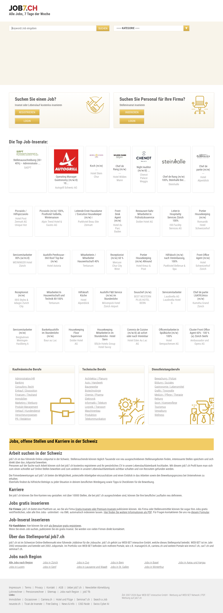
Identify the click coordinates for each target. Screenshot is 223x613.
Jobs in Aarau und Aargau (192, 562)
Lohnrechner (15, 591)
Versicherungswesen (26, 414)
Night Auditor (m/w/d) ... (144, 174)
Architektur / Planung (96, 378)
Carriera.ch (46, 599)
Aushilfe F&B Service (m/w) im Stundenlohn (111, 295)
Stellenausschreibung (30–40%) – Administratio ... (27, 163)
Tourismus (160, 406)
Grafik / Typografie (164, 390)
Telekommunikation (95, 418)
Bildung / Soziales (164, 382)
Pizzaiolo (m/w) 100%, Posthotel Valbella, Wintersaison (52, 214)
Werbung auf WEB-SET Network (184, 595)
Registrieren (27, 112)
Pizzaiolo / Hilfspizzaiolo (21, 212)
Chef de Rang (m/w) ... (120, 173)
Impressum (15, 587)
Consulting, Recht (24, 386)
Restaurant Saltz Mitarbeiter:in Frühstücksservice (144, 214)
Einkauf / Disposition (26, 390)
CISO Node (84, 603)
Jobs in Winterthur (154, 566)
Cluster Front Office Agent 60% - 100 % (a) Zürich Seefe (199, 333)
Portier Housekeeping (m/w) (202, 214)
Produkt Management (26, 406)
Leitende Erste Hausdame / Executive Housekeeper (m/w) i (88, 214)
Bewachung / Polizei (165, 378)
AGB (61, 587)
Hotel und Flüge (64, 599)
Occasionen (31, 599)
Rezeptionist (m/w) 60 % (117, 256)
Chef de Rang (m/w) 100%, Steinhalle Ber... (174, 180)
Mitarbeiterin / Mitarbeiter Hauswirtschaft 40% (88, 258)
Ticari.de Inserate (33, 603)
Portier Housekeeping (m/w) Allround (143, 258)
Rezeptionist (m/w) (21, 294)
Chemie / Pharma (94, 394)
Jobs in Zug (83, 562)
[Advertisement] (111, 58)
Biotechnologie (93, 390)
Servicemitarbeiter (171, 292)
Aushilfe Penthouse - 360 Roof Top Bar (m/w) (54, 258)
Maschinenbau (92, 410)
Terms (28, 587)
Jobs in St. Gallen (119, 566)
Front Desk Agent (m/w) (117, 215)
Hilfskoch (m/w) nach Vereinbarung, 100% (174, 258)
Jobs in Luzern (17, 566)
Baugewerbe (91, 386)
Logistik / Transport (95, 406)
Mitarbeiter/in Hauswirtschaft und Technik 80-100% (54, 295)
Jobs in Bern (117, 562)
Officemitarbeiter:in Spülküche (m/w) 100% (169, 333)
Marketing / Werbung (26, 402)
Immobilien (21, 398)
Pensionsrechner (35, 591)
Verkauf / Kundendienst (27, 410)
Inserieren (132, 112)
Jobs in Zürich (50, 562)
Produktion (91, 414)
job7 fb (86, 591)
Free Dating (52, 603)
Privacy (39, 587)
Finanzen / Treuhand (26, 394)
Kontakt (51, 587)
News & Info (68, 603)
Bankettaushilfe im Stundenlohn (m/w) (50, 333)
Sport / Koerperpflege (166, 402)
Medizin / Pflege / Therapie (169, 394)
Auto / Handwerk (94, 382)
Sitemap (51, 591)
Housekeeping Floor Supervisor (76, 333)
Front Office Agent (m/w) (203, 256)
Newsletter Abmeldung (97, 587)
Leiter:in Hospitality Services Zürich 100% (175, 215)
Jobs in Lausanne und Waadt (92, 566)
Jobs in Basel (151, 562)
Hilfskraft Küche (83, 294)
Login (27, 121)
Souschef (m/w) (142, 292)
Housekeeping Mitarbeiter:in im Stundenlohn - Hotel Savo (104, 334)
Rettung (159, 398)
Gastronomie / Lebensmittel (169, 386)
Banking (19, 382)
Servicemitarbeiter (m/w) (22, 331)
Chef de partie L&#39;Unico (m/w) (200, 295)
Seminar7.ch (83, 599)
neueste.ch (14, 603)
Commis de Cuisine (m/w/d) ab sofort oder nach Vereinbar (137, 333)
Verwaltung (161, 410)
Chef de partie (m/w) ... (203, 173)
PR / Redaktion (23, 418)
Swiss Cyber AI (101, 603)
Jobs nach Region (69, 591)
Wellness (159, 414)
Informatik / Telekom (96, 402)
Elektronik (90, 398)
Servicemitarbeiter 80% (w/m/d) (22, 256)
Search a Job (100, 599)
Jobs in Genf (49, 566)
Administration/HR (25, 378)
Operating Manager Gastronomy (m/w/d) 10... (66, 182)
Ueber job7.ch (74, 587)
